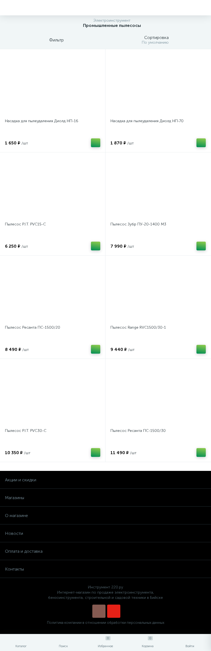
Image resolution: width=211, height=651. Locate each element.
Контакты (14, 569)
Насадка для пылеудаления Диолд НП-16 (41, 121)
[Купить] (95, 142)
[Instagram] (99, 611)
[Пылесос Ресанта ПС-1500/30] (158, 394)
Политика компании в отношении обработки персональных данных (105, 623)
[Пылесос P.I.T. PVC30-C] (52, 394)
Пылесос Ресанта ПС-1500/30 (138, 430)
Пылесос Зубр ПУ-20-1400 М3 (138, 224)
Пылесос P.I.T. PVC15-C (25, 224)
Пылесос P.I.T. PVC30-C (25, 430)
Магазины (14, 497)
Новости (14, 533)
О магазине (16, 515)
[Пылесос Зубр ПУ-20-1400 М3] (158, 187)
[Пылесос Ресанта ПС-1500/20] (52, 291)
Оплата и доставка (24, 551)
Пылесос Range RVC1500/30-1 (138, 327)
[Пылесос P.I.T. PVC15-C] (52, 187)
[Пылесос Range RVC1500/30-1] (158, 291)
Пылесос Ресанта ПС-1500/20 (32, 327)
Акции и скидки (20, 479)
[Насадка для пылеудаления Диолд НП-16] (52, 84)
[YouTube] (113, 611)
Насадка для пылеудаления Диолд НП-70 (147, 121)
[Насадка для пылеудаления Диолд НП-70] (158, 84)
